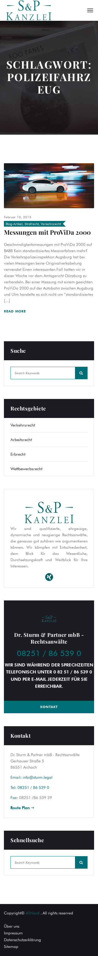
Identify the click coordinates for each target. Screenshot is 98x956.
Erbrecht (17, 454)
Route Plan (20, 808)
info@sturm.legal (38, 777)
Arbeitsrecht (21, 439)
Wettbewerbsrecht (26, 468)
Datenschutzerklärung (22, 940)
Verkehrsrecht (51, 224)
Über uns (11, 926)
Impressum (13, 933)
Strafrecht (32, 224)
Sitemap (11, 946)
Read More (15, 311)
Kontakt (48, 707)
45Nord (32, 913)
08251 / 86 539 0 (49, 653)
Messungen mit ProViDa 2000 (47, 232)
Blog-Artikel (14, 224)
